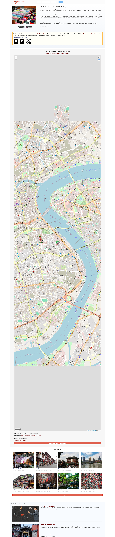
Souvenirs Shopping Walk (20, 440)
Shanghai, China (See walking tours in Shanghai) (31, 435)
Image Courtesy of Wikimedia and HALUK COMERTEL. (21, 491)
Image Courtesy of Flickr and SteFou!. (64, 491)
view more (44, 532)
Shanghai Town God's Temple (64, 469)
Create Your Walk (46, 2)
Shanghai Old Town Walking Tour (48, 524)
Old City (37, 469)
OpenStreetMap (93, 430)
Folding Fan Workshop (17, 469)
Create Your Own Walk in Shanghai (48, 506)
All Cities (39, 2)
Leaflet (89, 430)
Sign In (60, 2)
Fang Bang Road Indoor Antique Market (88, 490)
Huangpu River (84, 469)
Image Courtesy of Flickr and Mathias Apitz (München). (44, 470)
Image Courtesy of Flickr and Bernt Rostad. (64, 470)
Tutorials (53, 2)
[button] (57, 242)
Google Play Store (95, 34)
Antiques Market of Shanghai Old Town (21, 490)
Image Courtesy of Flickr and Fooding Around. (88, 491)
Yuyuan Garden (61, 490)
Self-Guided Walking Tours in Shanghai (39, 34)
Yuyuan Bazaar (38, 490)
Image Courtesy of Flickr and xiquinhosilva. (87, 470)
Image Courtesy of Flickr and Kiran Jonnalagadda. (43, 491)
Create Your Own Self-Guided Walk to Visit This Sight (57, 53)
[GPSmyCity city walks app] (20, 2)
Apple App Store (86, 34)
